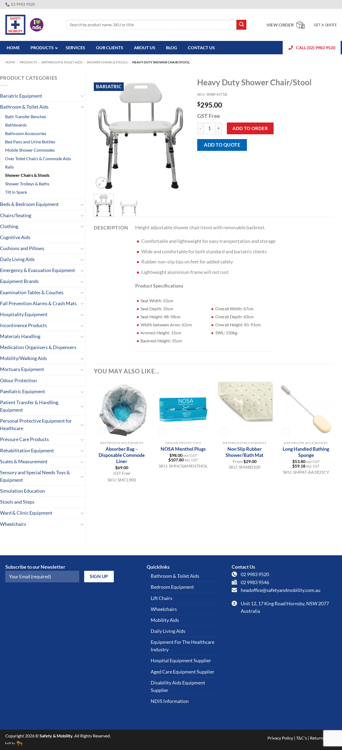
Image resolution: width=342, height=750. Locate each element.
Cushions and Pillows (22, 248)
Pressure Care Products (24, 439)
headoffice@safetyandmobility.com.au (280, 590)
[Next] (180, 132)
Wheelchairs (13, 524)
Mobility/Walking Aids (23, 358)
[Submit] (241, 25)
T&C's (301, 737)
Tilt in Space (16, 191)
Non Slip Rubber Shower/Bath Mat (244, 452)
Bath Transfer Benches (25, 116)
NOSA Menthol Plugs (183, 449)
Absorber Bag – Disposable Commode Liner (122, 455)
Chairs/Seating (15, 215)
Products (28, 62)
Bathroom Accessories (25, 133)
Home (10, 62)
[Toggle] (82, 96)
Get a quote (325, 25)
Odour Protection (18, 380)
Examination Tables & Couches (32, 292)
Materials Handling (20, 336)
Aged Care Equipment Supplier (182, 672)
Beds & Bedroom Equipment (29, 204)
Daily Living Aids (17, 259)
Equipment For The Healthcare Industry (182, 645)
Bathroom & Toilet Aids (62, 62)
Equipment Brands (19, 281)
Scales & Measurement (24, 461)
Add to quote (222, 145)
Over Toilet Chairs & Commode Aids (38, 158)
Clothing (9, 226)
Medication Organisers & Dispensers (38, 347)
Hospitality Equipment (24, 314)
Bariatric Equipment (21, 96)
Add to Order (250, 128)
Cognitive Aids (15, 237)
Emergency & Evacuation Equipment (37, 270)
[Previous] (102, 132)
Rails (9, 166)
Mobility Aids (165, 620)
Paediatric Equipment (22, 391)
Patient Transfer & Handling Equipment (29, 406)
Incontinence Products (23, 325)
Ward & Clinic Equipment (26, 513)
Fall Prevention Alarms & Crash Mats (38, 303)
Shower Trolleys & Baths (27, 183)
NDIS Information (170, 701)
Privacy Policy (280, 737)
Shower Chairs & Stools (107, 62)
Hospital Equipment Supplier (181, 660)
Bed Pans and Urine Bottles (30, 141)
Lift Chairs (161, 598)
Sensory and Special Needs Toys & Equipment (35, 476)
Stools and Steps (17, 502)
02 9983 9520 (255, 574)
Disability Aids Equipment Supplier (178, 686)
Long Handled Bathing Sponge (306, 452)
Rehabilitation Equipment (27, 450)
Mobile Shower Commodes (30, 149)
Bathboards (16, 124)
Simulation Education (22, 491)
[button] (101, 183)
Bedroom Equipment (172, 587)
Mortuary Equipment (22, 369)
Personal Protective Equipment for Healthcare (36, 424)
